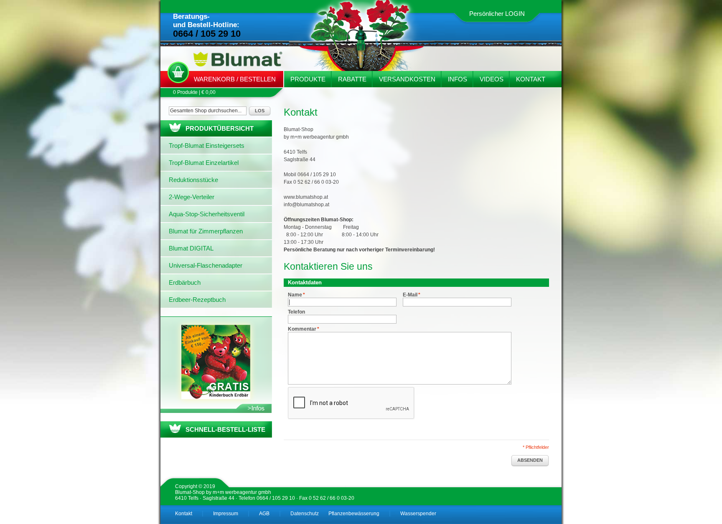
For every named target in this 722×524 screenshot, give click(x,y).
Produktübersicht (220, 128)
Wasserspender (418, 513)
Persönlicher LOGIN (497, 13)
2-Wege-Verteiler (191, 196)
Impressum (225, 513)
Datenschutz (304, 513)
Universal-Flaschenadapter (205, 265)
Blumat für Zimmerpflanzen (206, 231)
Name (295, 295)
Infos (457, 79)
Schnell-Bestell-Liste (225, 429)
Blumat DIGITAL (191, 248)
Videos (491, 79)
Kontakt (530, 79)
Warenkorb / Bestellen (235, 79)
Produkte (307, 79)
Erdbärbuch (185, 282)
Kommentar (302, 329)
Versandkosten (407, 79)
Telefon (296, 312)
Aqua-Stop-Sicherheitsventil (206, 214)
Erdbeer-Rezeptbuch (197, 299)
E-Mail (410, 295)
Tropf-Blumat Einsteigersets (206, 145)
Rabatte (352, 79)
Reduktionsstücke (193, 179)
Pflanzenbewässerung (353, 513)
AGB (264, 513)
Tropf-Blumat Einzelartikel (204, 162)
